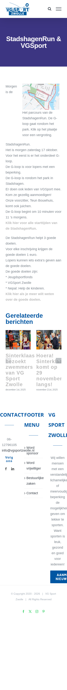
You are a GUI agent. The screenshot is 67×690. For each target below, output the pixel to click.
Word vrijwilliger (33, 465)
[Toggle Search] (49, 9)
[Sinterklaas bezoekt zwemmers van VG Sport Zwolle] (18, 339)
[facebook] (5, 468)
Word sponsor (32, 450)
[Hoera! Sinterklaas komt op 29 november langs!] (48, 339)
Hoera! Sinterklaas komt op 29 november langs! (51, 370)
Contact (32, 493)
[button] (8, 361)
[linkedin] (12, 468)
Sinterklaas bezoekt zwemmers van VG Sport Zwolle (20, 370)
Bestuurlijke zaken (33, 480)
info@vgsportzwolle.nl (9, 450)
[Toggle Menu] (59, 9)
